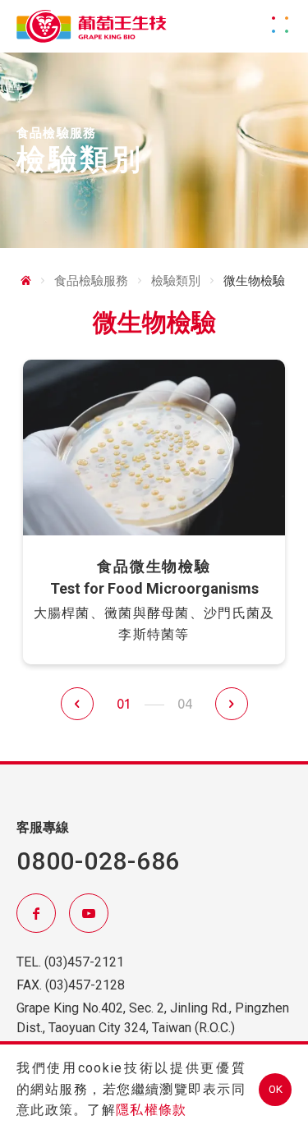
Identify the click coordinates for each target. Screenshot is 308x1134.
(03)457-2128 (85, 985)
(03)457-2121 (84, 962)
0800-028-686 (98, 861)
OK (276, 1089)
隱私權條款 (151, 1110)
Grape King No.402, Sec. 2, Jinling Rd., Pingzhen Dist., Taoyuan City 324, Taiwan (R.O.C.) (152, 1017)
